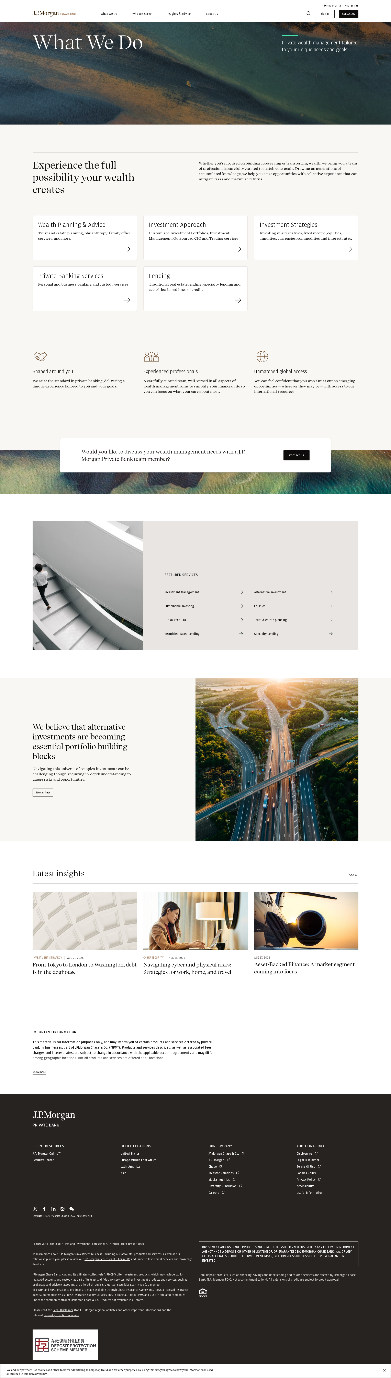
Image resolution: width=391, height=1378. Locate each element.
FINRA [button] (40, 1290)
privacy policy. (38, 1373)
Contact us (296, 455)
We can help (43, 792)
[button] (332, 5)
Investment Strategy (47, 957)
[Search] (308, 14)
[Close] (384, 1370)
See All (353, 875)
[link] (85, 921)
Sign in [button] (325, 13)
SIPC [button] (52, 1290)
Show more (39, 1072)
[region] (195, 1371)
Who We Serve (142, 13)
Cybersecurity (153, 957)
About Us (212, 13)
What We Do (109, 13)
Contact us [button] (348, 13)
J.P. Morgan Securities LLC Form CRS (107, 1259)
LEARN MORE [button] (41, 1244)
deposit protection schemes (61, 1315)
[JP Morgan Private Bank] (54, 1124)
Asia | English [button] (351, 5)
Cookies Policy (306, 1173)
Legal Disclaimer (63, 1310)
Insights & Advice (179, 13)
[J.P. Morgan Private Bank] (54, 14)
